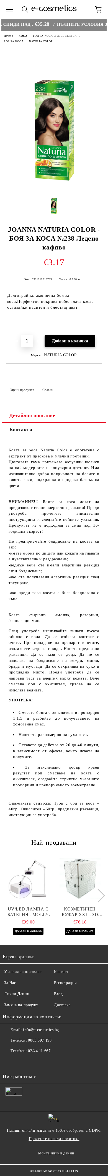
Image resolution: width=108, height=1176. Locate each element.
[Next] (98, 895)
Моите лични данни (56, 1153)
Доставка (62, 1005)
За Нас (10, 983)
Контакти (20, 429)
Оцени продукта (22, 390)
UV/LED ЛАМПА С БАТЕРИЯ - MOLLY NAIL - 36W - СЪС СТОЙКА (28, 912)
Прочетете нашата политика (54, 1139)
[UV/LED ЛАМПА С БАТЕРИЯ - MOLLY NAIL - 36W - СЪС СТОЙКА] (28, 879)
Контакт (61, 972)
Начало (8, 35)
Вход (58, 994)
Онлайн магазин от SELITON (54, 1171)
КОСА (23, 35)
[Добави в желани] (98, 326)
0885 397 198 (40, 1040)
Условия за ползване (23, 972)
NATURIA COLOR (41, 41)
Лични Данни (16, 994)
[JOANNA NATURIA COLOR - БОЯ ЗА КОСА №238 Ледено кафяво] (54, 185)
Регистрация (65, 983)
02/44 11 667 (39, 1051)
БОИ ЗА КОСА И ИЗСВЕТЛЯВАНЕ (57, 35)
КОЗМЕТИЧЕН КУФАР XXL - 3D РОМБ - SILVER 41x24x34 (80, 912)
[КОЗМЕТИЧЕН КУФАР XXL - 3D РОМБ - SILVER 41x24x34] (80, 879)
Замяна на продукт (21, 1005)
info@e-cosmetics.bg (41, 1030)
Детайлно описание (32, 415)
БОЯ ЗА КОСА (14, 41)
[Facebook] (10, 1062)
